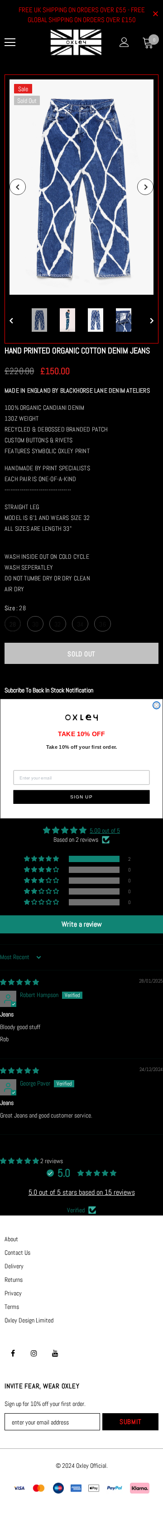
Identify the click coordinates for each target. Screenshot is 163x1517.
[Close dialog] (156, 705)
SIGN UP (81, 796)
